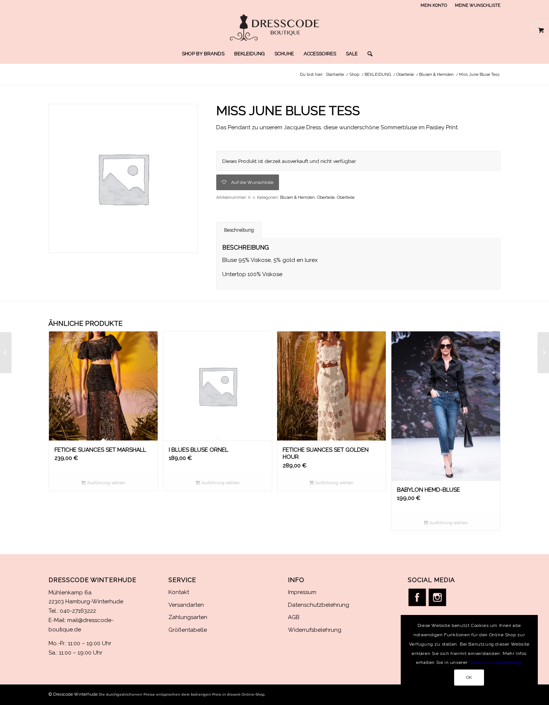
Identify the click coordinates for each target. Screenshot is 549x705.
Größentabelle (187, 630)
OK (469, 677)
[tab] (238, 230)
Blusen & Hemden (297, 197)
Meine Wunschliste (477, 5)
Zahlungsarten (187, 617)
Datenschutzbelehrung (318, 605)
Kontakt (178, 592)
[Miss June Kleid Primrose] (6, 352)
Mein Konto (434, 5)
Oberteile (326, 197)
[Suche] (367, 53)
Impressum (302, 592)
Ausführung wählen (105, 482)
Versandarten (186, 605)
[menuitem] (434, 5)
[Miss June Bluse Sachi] (543, 352)
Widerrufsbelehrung (314, 630)
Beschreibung (239, 230)
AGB (294, 617)
